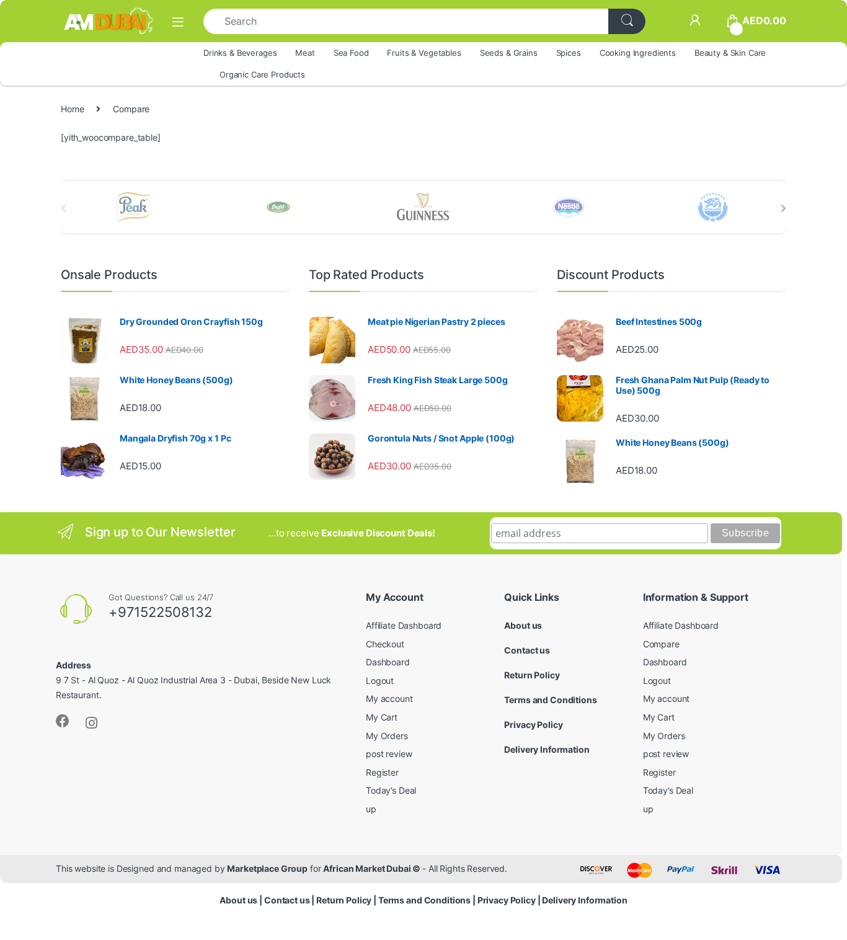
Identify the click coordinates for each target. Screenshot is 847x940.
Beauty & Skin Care (730, 53)
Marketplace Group (267, 868)
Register (382, 772)
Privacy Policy (533, 724)
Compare (661, 644)
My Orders (387, 735)
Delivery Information (546, 749)
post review (389, 753)
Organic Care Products (262, 74)
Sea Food (351, 53)
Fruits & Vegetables (424, 53)
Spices (568, 53)
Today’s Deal (391, 790)
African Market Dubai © (372, 868)
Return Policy (531, 675)
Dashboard (388, 662)
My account (389, 698)
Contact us (527, 650)
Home (72, 109)
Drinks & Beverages (240, 53)
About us (523, 625)
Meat (304, 53)
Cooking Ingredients (638, 53)
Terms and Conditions (550, 699)
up (371, 809)
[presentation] (783, 208)
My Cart (381, 717)
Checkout (385, 644)
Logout (380, 680)
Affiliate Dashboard (403, 625)
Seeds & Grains (509, 53)
